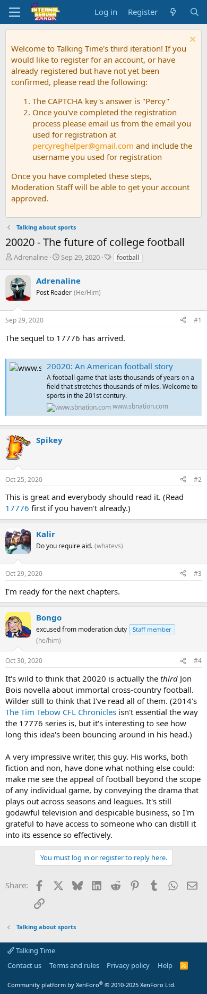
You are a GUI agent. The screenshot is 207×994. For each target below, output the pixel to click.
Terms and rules (74, 965)
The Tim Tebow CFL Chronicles (60, 712)
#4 (198, 660)
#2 (198, 479)
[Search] (194, 12)
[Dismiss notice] (191, 40)
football (128, 257)
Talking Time (34, 950)
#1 (198, 320)
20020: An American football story (110, 366)
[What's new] (173, 12)
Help (165, 965)
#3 (198, 573)
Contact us (24, 965)
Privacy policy (128, 965)
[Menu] (14, 12)
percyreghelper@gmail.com (83, 145)
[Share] (183, 321)
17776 (17, 508)
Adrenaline (31, 257)
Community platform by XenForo (91, 985)
